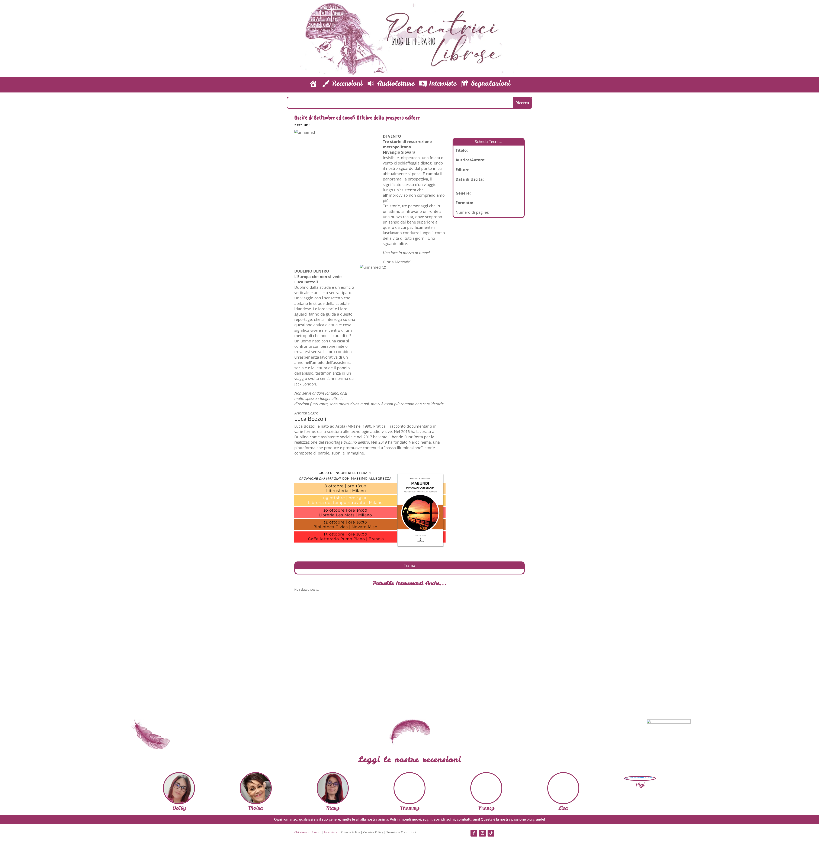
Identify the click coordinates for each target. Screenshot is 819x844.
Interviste (330, 832)
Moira (255, 807)
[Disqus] (409, 654)
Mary (332, 807)
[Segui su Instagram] (482, 833)
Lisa (563, 807)
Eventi (316, 832)
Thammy (409, 807)
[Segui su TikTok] (491, 833)
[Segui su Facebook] (473, 833)
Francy (486, 807)
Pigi (640, 784)
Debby (179, 807)
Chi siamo (301, 832)
